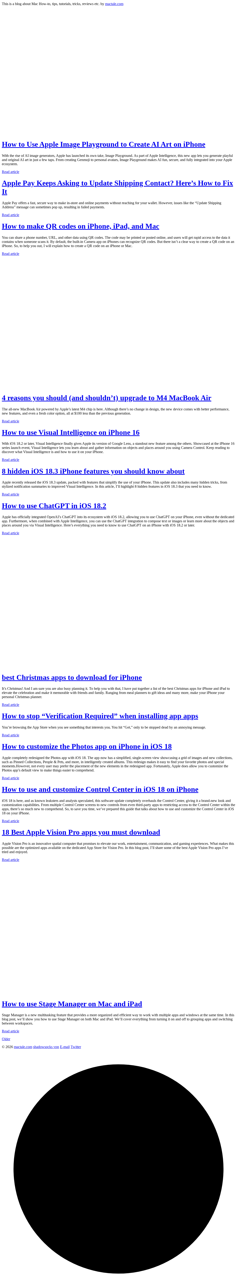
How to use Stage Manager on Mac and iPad (72, 1004)
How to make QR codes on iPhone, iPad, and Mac (80, 226)
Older (6, 1039)
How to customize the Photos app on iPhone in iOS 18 (87, 746)
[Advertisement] (118, 38)
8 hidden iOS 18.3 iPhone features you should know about (93, 471)
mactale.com (114, 4)
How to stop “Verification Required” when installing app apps (100, 716)
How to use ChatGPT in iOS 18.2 (54, 506)
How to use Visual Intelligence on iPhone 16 (71, 432)
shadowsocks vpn (46, 1047)
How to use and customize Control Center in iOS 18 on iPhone (100, 789)
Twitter (76, 1047)
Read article (10, 172)
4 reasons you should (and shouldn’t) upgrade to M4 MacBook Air (106, 398)
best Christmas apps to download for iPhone (72, 677)
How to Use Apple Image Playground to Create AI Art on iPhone (103, 144)
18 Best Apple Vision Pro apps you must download (81, 832)
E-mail (65, 1047)
